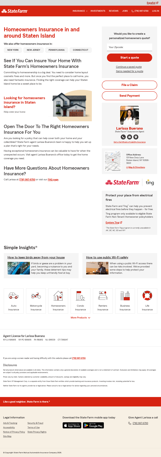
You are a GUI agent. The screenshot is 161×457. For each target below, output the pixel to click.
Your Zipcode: (116, 47)
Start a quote (129, 57)
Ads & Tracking (10, 423)
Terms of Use (34, 427)
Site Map (7, 436)
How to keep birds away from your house (36, 257)
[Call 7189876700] (123, 137)
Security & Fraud (35, 423)
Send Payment (129, 95)
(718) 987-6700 (141, 11)
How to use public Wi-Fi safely (107, 257)
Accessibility (9, 427)
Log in (155, 11)
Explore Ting (112, 222)
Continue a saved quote (129, 67)
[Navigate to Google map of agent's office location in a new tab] (135, 137)
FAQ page (53, 179)
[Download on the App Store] (72, 425)
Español (151, 3)
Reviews (113, 11)
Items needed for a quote (129, 71)
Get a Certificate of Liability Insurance (130, 142)
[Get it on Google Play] (93, 425)
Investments (98, 11)
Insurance (79, 11)
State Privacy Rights (37, 432)
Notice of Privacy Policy (14, 432)
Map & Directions (136, 167)
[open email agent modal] (129, 137)
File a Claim (130, 85)
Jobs (125, 11)
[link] (14, 11)
